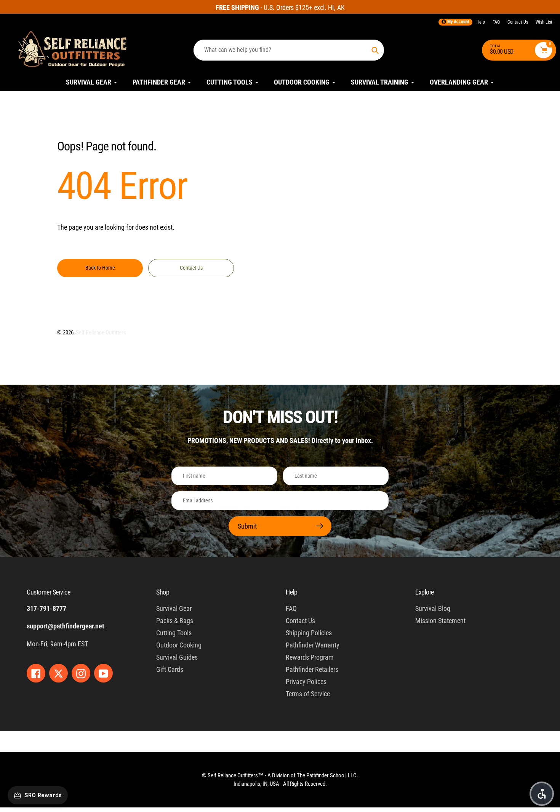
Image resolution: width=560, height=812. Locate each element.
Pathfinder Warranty (312, 645)
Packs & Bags (174, 621)
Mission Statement (440, 621)
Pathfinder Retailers (312, 669)
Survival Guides (177, 657)
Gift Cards (169, 669)
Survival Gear (174, 608)
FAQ (496, 22)
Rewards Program (310, 657)
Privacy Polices (306, 682)
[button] (542, 794)
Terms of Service (308, 694)
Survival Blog (432, 608)
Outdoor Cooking (179, 645)
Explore (424, 592)
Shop (162, 592)
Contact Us (517, 22)
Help (481, 22)
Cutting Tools (174, 633)
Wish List (544, 22)
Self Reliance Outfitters (101, 332)
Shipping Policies (309, 633)
